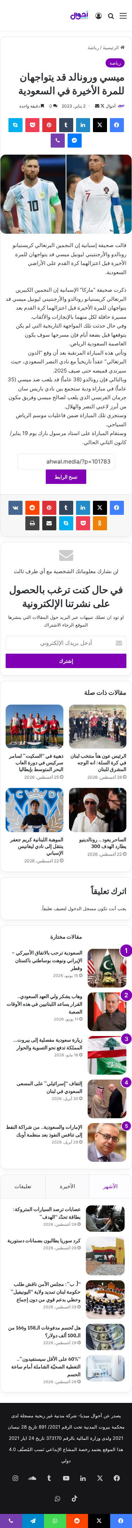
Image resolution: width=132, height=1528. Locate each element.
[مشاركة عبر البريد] (49, 523)
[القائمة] (123, 18)
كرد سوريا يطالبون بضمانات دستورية (44, 1240)
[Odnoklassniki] (100, 523)
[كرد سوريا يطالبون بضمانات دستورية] (105, 1256)
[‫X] (100, 125)
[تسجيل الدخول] (98, 18)
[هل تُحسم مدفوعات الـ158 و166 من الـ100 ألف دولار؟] (105, 1337)
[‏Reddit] (32, 508)
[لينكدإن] (83, 125)
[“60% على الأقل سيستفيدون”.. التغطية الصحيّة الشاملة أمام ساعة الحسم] (105, 1368)
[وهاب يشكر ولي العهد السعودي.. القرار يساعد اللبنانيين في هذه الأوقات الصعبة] (107, 1011)
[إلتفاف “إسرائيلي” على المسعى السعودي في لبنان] (107, 1099)
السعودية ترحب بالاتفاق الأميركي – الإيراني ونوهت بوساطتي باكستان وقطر (47, 959)
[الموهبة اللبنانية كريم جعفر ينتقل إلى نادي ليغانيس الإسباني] (34, 810)
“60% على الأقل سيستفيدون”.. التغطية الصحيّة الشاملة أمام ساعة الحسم (46, 1366)
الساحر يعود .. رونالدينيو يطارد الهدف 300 (102, 842)
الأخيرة (67, 1186)
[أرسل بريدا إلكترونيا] (97, 106)
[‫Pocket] (32, 125)
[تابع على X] (102, 106)
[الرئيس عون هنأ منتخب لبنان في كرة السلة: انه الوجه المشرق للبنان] (98, 727)
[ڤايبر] (58, 141)
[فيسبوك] (117, 125)
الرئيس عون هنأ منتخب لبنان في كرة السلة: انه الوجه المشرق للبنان (98, 762)
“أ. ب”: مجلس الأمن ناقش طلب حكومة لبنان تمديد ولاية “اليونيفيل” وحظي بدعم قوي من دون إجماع (46, 1291)
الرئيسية (111, 47)
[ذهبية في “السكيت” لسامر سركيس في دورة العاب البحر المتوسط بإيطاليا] (34, 727)
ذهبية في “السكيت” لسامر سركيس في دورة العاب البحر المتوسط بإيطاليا (36, 762)
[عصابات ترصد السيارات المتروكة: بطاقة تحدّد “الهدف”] (105, 1218)
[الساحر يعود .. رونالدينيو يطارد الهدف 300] (98, 810)
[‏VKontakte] (15, 508)
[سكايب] (15, 125)
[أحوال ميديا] (79, 15)
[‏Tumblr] (66, 125)
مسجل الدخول (82, 908)
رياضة (93, 47)
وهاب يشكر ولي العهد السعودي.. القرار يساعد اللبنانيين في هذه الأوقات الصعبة (44, 1003)
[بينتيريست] (49, 125)
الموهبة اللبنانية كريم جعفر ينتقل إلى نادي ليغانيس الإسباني (36, 845)
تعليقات (22, 1186)
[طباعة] (32, 523)
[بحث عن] (110, 18)
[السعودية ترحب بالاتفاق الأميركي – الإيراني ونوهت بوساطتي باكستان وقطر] (107, 968)
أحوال (110, 106)
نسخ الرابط (66, 477)
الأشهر (110, 1186)
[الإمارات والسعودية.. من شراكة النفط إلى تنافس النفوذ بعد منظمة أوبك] (107, 1142)
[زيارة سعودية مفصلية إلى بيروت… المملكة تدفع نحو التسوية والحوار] (107, 1055)
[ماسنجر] (75, 141)
